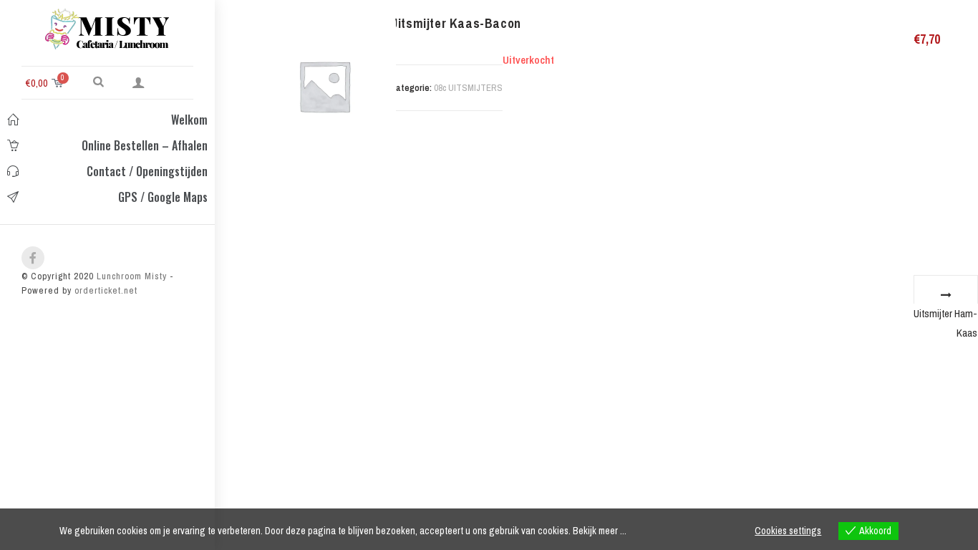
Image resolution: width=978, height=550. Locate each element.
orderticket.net (105, 290)
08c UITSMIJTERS (468, 88)
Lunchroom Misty (130, 276)
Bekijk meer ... (599, 530)
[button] (98, 81)
